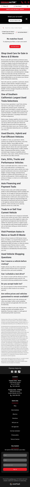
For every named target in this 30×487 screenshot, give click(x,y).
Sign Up (15, 469)
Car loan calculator (15, 431)
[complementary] (25, 482)
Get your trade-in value (15, 20)
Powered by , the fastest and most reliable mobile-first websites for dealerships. (15, 479)
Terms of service (15, 439)
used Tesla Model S (16, 111)
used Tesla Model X (6, 112)
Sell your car (15, 422)
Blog (15, 406)
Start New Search (15, 46)
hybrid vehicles (11, 83)
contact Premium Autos (13, 245)
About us (15, 414)
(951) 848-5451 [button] (16, 386)
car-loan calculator (15, 195)
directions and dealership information (13, 248)
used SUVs (15, 82)
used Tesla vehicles (22, 104)
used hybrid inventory (16, 145)
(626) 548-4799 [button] (16, 395)
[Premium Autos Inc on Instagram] (15, 371)
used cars (8, 82)
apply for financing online (17, 193)
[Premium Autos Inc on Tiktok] (18, 371)
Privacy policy (15, 435)
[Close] (26, 19)
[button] (22, 2)
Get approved (15, 426)
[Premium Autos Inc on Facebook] (11, 371)
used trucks (21, 82)
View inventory (15, 410)
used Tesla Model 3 (11, 109)
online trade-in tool (10, 215)
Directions (15, 418)
